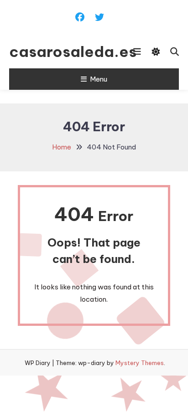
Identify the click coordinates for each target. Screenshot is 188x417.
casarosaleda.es (56, 51)
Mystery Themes (139, 362)
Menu (98, 79)
